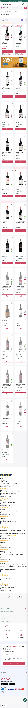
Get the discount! (14, 663)
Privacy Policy (7, 659)
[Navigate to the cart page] (26, 4)
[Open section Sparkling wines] (25, 608)
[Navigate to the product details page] (7, 33)
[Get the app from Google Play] (12, 684)
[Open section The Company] (26, 669)
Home (2, 11)
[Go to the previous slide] (1, 1)
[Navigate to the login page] (23, 4)
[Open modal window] (7, 295)
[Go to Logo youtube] (9, 679)
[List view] (25, 20)
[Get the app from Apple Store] (4, 684)
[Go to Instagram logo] (4, 679)
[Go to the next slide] (26, 1)
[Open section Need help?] (26, 672)
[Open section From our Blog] (25, 621)
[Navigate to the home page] (7, 4)
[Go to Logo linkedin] (7, 679)
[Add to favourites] (11, 26)
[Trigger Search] (25, 8)
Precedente (3, 486)
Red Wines (10, 11)
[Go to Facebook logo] (2, 679)
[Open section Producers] (25, 615)
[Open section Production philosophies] (25, 612)
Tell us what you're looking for (10, 7)
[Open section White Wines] (25, 605)
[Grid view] (22, 20)
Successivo (9, 486)
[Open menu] (1, 4)
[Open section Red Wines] (25, 602)
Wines (6, 11)
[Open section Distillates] (25, 618)
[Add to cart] (7, 51)
